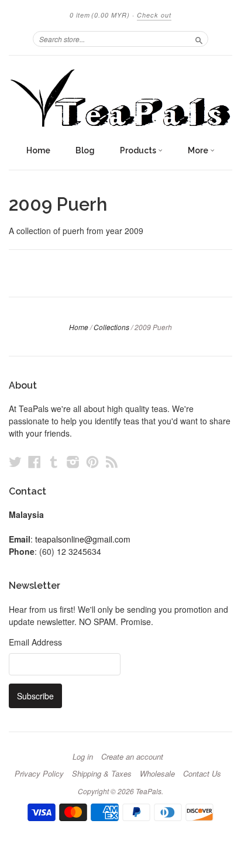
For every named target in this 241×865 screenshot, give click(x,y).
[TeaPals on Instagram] (73, 461)
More (199, 150)
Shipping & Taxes (102, 774)
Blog (85, 150)
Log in (83, 757)
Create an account (132, 757)
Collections (111, 327)
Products (139, 150)
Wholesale (157, 774)
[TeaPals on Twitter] (15, 461)
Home (38, 150)
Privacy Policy (39, 774)
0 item (100, 15)
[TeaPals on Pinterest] (92, 461)
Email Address (35, 642)
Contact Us (202, 774)
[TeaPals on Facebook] (34, 461)
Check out (154, 15)
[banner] (120, 97)
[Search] (198, 38)
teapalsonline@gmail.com (82, 539)
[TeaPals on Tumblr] (53, 461)
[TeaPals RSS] (111, 461)
